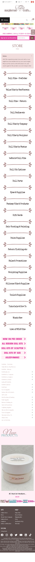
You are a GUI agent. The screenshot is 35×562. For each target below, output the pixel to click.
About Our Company (6, 517)
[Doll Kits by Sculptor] (17, 130)
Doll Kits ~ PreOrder (7, 364)
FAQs (16, 519)
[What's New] (17, 313)
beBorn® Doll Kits (6, 382)
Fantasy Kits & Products (8, 392)
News (2, 515)
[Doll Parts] (17, 176)
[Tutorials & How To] (17, 301)
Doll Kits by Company (7, 374)
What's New (5, 417)
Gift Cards (4, 395)
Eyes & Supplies (6, 389)
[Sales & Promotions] (17, 256)
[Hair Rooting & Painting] (17, 222)
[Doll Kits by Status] (17, 142)
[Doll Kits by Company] (17, 119)
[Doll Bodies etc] (17, 108)
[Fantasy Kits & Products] (17, 199)
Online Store (4, 513)
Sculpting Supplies (6, 407)
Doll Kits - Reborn (6, 369)
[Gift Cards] (17, 210)
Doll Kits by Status (6, 379)
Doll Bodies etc (6, 372)
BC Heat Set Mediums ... (24, 494)
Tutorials (17, 523)
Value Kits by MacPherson (9, 367)
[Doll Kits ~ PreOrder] (17, 73)
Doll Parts (4, 387)
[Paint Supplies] (17, 233)
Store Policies (18, 515)
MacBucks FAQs (19, 521)
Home (17, 48)
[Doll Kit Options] (17, 165)
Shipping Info (18, 517)
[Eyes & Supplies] (17, 187)
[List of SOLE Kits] (17, 324)
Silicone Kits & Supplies (8, 410)
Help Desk (17, 513)
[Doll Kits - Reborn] (17, 96)
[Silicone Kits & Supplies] (17, 279)
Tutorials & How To (7, 415)
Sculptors (3, 521)
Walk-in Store (4, 519)
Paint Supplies (5, 400)
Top (33, 33)
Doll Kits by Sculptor (7, 377)
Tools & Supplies (6, 412)
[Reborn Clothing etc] (17, 244)
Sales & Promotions (7, 405)
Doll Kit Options (6, 384)
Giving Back (4, 531)
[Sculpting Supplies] (17, 267)
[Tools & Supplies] (17, 290)
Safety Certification (6, 523)
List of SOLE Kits (6, 420)
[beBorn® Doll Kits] (17, 153)
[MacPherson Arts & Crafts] (17, 10)
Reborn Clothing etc (7, 402)
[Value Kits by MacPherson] (17, 85)
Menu (5, 20)
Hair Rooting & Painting (8, 397)
